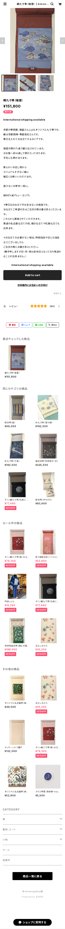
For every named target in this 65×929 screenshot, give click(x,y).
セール (6, 849)
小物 (5, 839)
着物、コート (9, 829)
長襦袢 (6, 860)
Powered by (29, 897)
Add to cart (32, 275)
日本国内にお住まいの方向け (33, 285)
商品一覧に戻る (32, 876)
